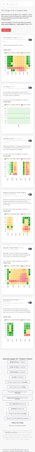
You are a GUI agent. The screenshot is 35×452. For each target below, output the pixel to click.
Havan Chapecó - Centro (10, 37)
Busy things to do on (17, 387)
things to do (17, 408)
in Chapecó (18, 362)
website (18, 100)
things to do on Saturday (17, 398)
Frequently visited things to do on (17, 392)
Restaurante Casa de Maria (10, 299)
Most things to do (17, 404)
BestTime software (11, 432)
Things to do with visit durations (17, 418)
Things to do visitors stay (17, 413)
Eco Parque (6, 86)
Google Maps (7, 49)
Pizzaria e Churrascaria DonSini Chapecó (14, 192)
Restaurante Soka (8, 138)
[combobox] (13, 4)
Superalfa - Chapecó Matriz (10, 247)
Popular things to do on (17, 382)
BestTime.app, (19, 449)
